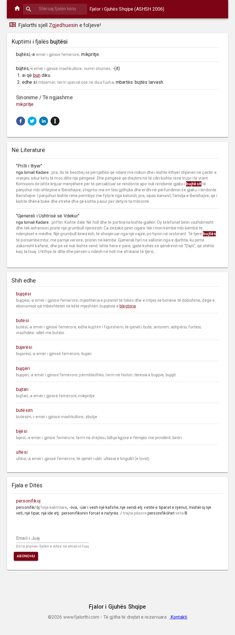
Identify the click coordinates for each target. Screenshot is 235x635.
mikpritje (25, 104)
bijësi (21, 431)
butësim (24, 410)
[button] (20, 121)
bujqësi (23, 294)
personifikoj (28, 501)
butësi (22, 320)
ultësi (22, 452)
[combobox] (55, 9)
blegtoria (128, 306)
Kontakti (178, 617)
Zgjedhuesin (63, 25)
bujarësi (24, 347)
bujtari (22, 389)
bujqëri (23, 368)
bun (36, 75)
